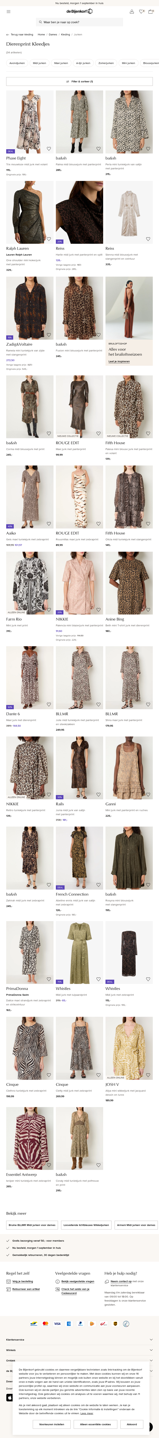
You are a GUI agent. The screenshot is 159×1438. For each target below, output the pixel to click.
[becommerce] (126, 1325)
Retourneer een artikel (26, 1289)
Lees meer (86, 1413)
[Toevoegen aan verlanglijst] (49, 149)
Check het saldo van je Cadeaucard (75, 1291)
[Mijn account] (132, 11)
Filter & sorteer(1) (82, 81)
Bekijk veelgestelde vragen (77, 1281)
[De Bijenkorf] (79, 11)
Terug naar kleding (22, 34)
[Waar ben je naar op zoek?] (40, 22)
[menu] (8, 12)
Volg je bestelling (22, 1281)
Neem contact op (121, 1281)
